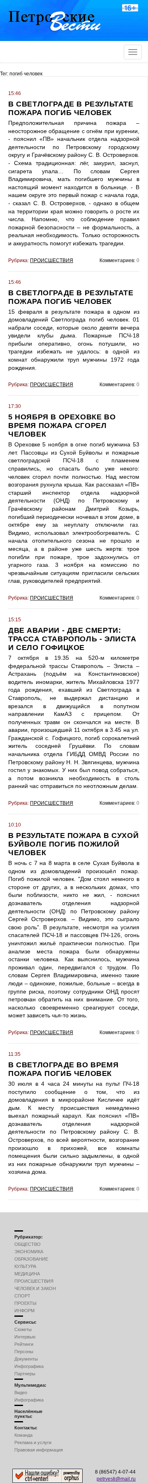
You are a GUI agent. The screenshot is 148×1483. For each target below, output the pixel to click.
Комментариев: (117, 260)
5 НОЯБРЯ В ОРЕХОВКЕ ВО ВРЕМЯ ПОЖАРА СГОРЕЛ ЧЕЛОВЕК (62, 425)
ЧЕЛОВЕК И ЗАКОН (35, 1288)
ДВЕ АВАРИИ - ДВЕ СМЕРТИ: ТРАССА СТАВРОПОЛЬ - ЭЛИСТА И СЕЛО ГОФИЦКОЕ (72, 639)
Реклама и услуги (32, 1442)
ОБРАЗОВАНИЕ (31, 1259)
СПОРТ (22, 1295)
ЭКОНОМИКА (28, 1251)
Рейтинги (23, 1344)
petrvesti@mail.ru (116, 1479)
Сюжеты (23, 1329)
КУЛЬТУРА (25, 1266)
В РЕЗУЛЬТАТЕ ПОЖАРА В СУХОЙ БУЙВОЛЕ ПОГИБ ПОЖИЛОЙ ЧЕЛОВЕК (73, 844)
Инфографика (29, 1366)
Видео (20, 1392)
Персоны (23, 1351)
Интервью (24, 1336)
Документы (26, 1358)
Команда (23, 1435)
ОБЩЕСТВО (27, 1244)
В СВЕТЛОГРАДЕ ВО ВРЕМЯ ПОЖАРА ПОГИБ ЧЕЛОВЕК (63, 1069)
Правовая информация (38, 1449)
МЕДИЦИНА (27, 1273)
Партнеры (24, 1373)
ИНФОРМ (24, 1310)
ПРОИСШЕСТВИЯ (51, 260)
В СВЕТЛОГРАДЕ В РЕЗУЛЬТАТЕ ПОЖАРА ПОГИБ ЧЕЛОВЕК (71, 108)
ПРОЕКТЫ (25, 1303)
